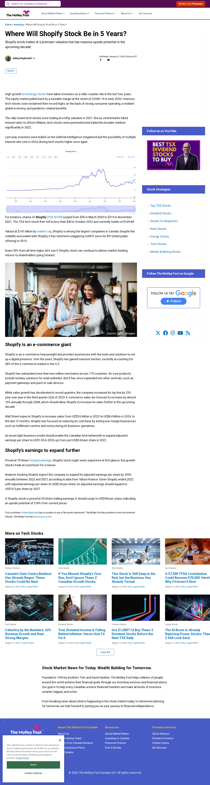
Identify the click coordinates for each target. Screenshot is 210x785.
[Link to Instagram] (172, 333)
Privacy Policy (22, 758)
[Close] (60, 740)
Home (8, 24)
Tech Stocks (158, 244)
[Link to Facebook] (165, 333)
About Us (126, 13)
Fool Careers (66, 752)
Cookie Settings (33, 773)
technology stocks (34, 94)
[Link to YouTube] (180, 333)
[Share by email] (108, 60)
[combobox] (55, 4)
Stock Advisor (160, 733)
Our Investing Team (70, 738)
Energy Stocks (159, 236)
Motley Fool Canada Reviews (75, 742)
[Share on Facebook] (100, 60)
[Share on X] (104, 60)
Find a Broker (113, 747)
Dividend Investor (163, 738)
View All (105, 652)
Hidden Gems (160, 742)
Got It (33, 765)
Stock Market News (51, 13)
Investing (19, 24)
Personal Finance (104, 13)
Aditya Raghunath (22, 58)
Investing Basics (78, 13)
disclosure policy (43, 516)
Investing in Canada (117, 738)
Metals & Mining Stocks (165, 251)
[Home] (3, 720)
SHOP (10, 70)
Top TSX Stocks (160, 205)
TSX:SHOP (54, 217)
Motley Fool (191, 3)
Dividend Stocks (160, 213)
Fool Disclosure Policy (71, 747)
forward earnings (40, 460)
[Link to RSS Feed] (187, 333)
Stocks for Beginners (164, 221)
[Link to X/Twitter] (158, 333)
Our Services (145, 13)
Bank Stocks (158, 228)
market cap (44, 231)
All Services (159, 747)
